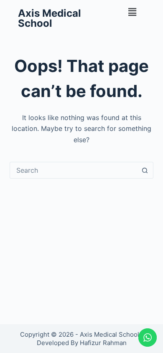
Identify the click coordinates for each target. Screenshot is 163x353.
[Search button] (145, 170)
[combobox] (73, 170)
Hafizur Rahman (103, 343)
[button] (132, 12)
